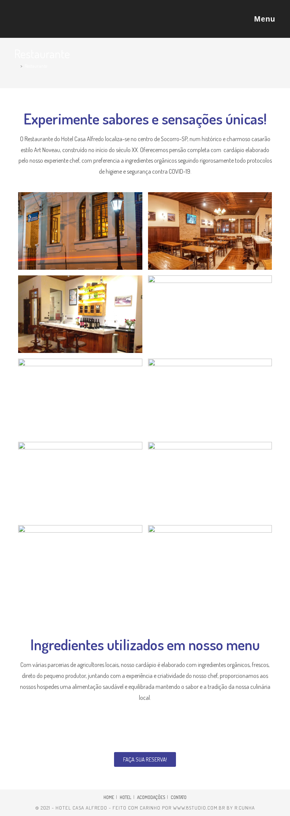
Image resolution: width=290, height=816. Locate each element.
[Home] (16, 66)
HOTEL (125, 797)
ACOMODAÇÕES (151, 797)
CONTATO (179, 797)
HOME (108, 797)
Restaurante (36, 66)
